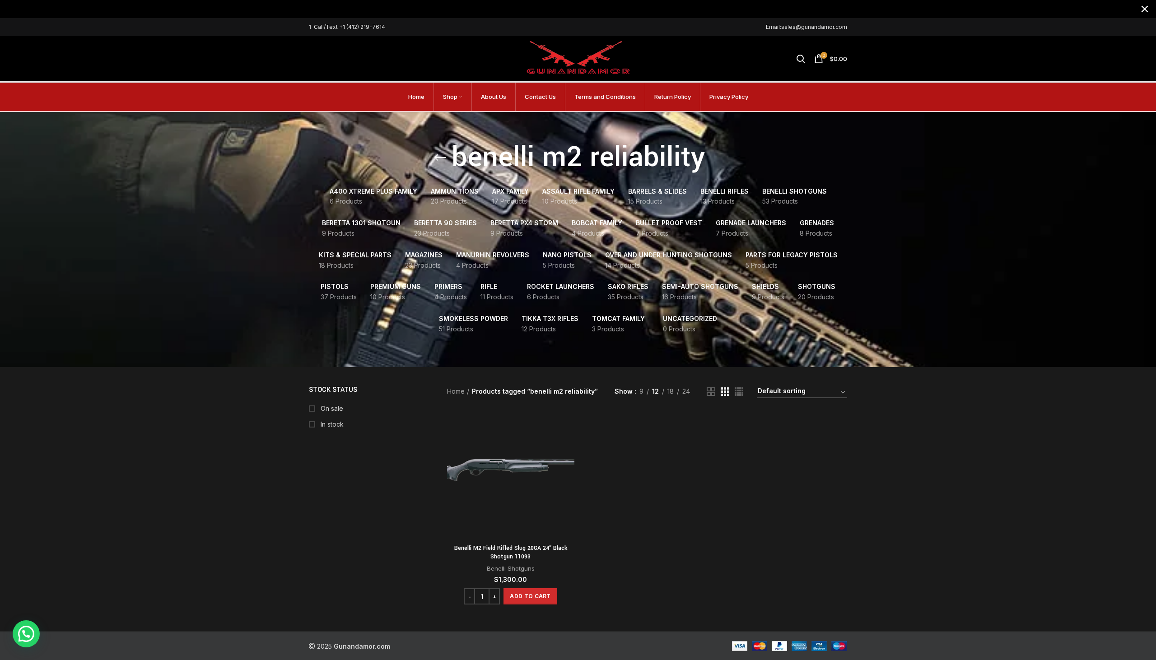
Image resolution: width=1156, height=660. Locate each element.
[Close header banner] (1144, 9)
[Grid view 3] (725, 391)
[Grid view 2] (711, 391)
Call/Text (326, 26)
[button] (530, 596)
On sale (331, 408)
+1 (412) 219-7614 (362, 26)
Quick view (567, 447)
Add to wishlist (567, 467)
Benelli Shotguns (511, 568)
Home (456, 391)
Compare (567, 427)
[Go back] (440, 158)
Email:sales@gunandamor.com (806, 26)
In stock (331, 424)
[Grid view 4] (739, 391)
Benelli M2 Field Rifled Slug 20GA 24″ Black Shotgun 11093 (510, 552)
